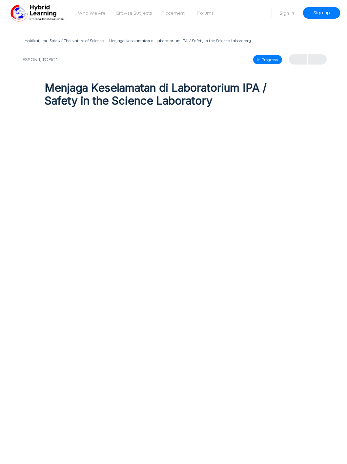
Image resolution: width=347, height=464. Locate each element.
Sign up (321, 13)
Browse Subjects (134, 13)
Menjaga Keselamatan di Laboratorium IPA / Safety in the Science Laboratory (180, 40)
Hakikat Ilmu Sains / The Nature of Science (64, 40)
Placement (173, 13)
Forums (205, 13)
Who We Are (91, 13)
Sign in (287, 13)
